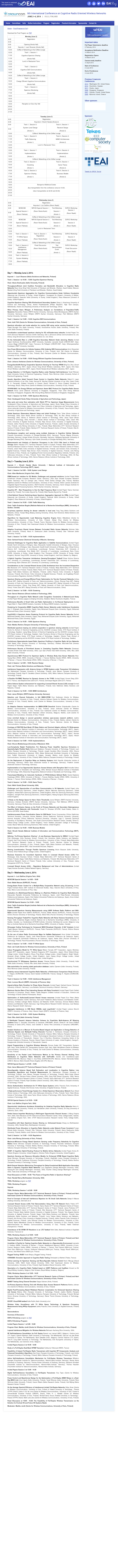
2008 (86, 90)
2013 (86, 84)
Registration (55, 23)
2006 (86, 94)
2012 (86, 86)
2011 (86, 88)
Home (8, 23)
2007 (86, 92)
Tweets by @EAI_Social (93, 171)
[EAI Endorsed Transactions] (96, 165)
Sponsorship (82, 23)
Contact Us (92, 23)
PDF (30, 33)
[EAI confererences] (98, 38)
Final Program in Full (20, 28)
